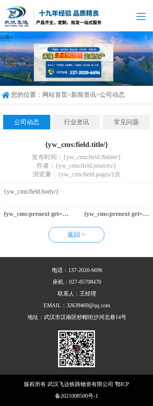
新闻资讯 (83, 94)
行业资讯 (76, 122)
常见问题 (126, 122)
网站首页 (54, 94)
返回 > (76, 234)
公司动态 (112, 94)
